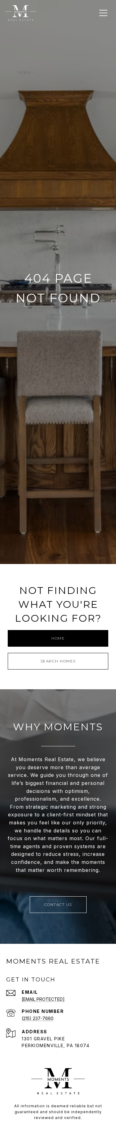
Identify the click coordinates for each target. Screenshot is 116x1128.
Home (58, 638)
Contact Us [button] (58, 904)
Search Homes (58, 661)
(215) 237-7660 (38, 1018)
